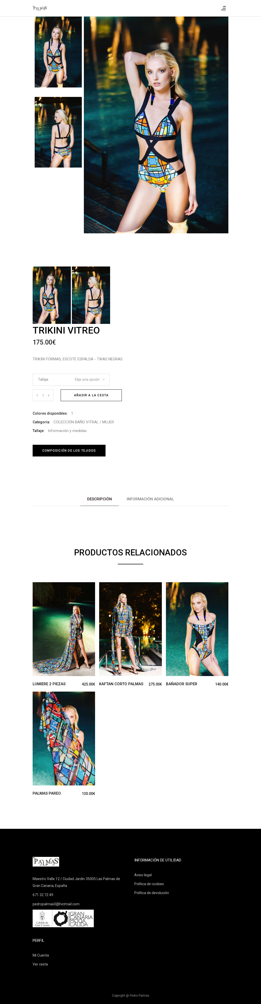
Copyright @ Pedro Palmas (130, 995)
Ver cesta (40, 964)
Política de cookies (149, 884)
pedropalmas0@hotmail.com (56, 904)
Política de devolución (151, 893)
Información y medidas (67, 430)
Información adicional (150, 499)
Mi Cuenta (41, 955)
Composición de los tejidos (69, 450)
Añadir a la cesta (91, 395)
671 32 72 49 (43, 895)
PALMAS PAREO (47, 793)
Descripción (99, 499)
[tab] (99, 499)
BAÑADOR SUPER (181, 684)
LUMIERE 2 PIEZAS (49, 684)
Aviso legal (143, 875)
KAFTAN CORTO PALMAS (121, 684)
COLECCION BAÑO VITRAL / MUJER (84, 422)
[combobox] (86, 378)
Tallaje (43, 379)
